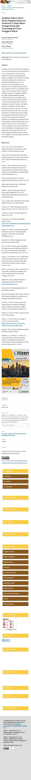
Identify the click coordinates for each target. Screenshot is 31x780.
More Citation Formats (9, 425)
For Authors (7, 481)
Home (3, 6)
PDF (5, 399)
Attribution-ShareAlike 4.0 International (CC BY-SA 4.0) (15, 725)
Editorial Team (8, 562)
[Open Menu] (1, 1)
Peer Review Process (9, 572)
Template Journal (8, 551)
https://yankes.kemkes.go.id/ (10, 284)
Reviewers (6, 567)
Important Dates (8, 588)
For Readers (7, 476)
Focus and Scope (8, 578)
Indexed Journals (8, 604)
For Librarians (7, 486)
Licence (5, 599)
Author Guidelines (9, 557)
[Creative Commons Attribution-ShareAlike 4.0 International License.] (6, 749)
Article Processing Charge (11, 593)
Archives (9, 6)
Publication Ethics (8, 583)
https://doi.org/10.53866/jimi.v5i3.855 (15, 53)
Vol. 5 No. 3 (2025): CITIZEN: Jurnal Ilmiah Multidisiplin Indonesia (13, 8)
